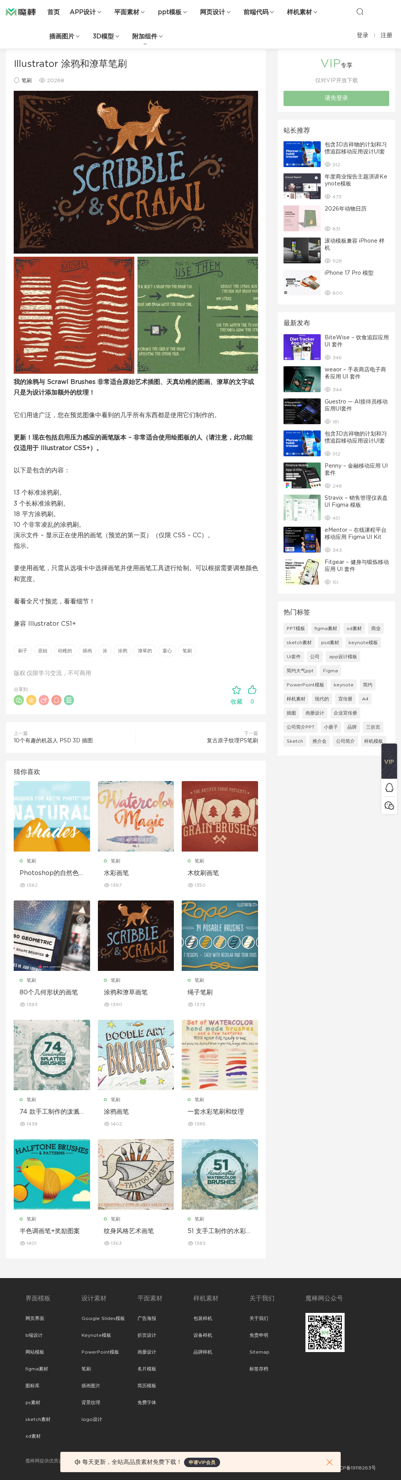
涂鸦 (122, 650)
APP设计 (83, 12)
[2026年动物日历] (302, 218)
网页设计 (212, 12)
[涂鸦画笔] (136, 1055)
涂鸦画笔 (116, 1112)
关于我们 (258, 1318)
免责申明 (258, 1335)
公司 (315, 656)
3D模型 (103, 36)
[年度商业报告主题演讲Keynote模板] (302, 186)
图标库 (32, 1385)
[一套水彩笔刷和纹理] (220, 1055)
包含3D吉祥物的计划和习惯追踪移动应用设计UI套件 (356, 152)
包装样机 (202, 1318)
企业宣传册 (345, 713)
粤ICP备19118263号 (355, 1468)
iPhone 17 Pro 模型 (349, 273)
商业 (376, 628)
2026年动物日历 (346, 209)
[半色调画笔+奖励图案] (52, 1174)
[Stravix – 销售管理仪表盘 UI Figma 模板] (302, 507)
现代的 (322, 699)
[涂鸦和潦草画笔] (136, 935)
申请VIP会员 (202, 1462)
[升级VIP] (389, 761)
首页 (53, 12)
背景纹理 (90, 1402)
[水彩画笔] (136, 816)
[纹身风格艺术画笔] (136, 1174)
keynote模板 (363, 642)
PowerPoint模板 (305, 684)
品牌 (352, 727)
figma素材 (325, 628)
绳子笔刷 (200, 992)
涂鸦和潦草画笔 (126, 992)
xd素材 (354, 628)
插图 (291, 713)
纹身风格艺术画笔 (129, 1231)
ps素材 (32, 1402)
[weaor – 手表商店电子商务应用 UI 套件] (302, 379)
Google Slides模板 (103, 1318)
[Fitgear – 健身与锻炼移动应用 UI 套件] (302, 572)
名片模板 (146, 1369)
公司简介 (345, 741)
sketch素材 (299, 642)
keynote (344, 684)
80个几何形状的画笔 (49, 992)
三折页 (373, 727)
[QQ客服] (389, 787)
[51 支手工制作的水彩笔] (220, 1174)
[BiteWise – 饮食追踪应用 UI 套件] (302, 347)
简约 (367, 684)
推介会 (319, 741)
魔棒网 (25, 11)
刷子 (22, 650)
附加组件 (144, 36)
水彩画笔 (116, 873)
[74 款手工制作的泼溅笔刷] (52, 1055)
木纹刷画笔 (203, 873)
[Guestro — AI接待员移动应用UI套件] (302, 411)
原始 (42, 650)
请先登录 (336, 98)
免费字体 (146, 1402)
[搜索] (360, 11)
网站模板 (34, 1352)
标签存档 (258, 1369)
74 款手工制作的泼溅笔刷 (49, 1112)
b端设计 (34, 1335)
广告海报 (146, 1318)
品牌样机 (202, 1352)
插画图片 (61, 36)
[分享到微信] (19, 700)
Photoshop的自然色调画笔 (49, 873)
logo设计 (91, 1419)
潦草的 (145, 650)
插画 (87, 650)
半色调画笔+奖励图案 (50, 1231)
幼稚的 (65, 650)
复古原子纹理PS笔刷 (232, 741)
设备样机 (202, 1335)
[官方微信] (389, 805)
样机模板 (373, 741)
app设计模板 (343, 656)
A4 (365, 699)
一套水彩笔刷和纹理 (216, 1112)
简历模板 (146, 1385)
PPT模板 (296, 628)
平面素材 (126, 12)
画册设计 (314, 713)
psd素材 (330, 642)
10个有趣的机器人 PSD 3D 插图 (53, 741)
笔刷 (27, 80)
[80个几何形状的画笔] (52, 935)
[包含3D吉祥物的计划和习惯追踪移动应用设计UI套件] (302, 154)
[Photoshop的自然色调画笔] (52, 816)
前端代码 (256, 12)
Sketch (295, 741)
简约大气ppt (300, 670)
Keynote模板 (96, 1335)
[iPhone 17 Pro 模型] (302, 282)
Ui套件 (294, 656)
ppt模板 (170, 12)
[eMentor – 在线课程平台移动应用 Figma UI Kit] (302, 540)
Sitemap (259, 1352)
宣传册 (345, 699)
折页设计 (146, 1335)
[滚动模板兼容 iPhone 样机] (302, 250)
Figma (330, 670)
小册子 (331, 727)
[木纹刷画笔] (220, 816)
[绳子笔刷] (220, 935)
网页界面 (34, 1318)
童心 (167, 650)
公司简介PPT (300, 727)
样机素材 (299, 12)
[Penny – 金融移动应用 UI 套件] (302, 475)
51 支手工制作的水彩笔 (217, 1231)
